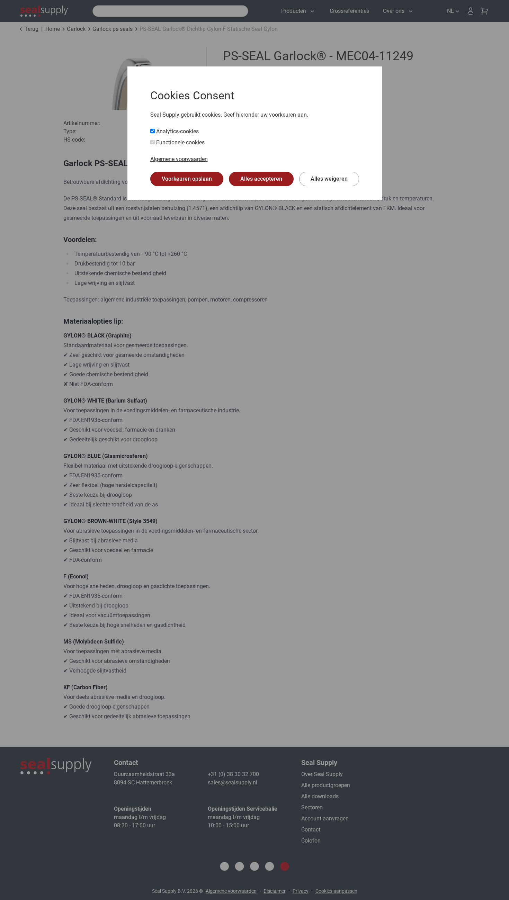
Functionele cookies (180, 142)
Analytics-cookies (177, 131)
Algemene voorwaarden (179, 159)
